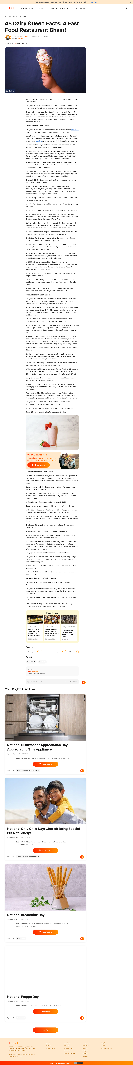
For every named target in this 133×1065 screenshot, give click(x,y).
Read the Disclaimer (36, 681)
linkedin (85, 1053)
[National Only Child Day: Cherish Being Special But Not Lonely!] (45, 801)
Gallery (11, 91)
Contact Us (48, 1045)
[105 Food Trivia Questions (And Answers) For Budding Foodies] (35, 619)
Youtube (85, 1056)
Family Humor (65, 8)
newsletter (67, 1051)
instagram (85, 1051)
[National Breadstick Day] (45, 887)
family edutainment (69, 1053)
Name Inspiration (80, 8)
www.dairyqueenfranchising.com (51, 652)
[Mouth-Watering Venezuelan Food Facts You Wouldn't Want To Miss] (52, 619)
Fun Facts (40, 8)
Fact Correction (72, 681)
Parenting (52, 8)
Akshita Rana (24, 36)
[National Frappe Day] (45, 969)
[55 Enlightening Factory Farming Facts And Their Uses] (69, 619)
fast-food (75, 130)
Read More (93, 2)
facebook (86, 1045)
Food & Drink (32, 626)
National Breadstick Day (26, 915)
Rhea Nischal (21, 38)
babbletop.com (31, 652)
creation (38, 141)
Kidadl (6, 16)
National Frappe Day (23, 997)
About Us (66, 1045)
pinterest (85, 1048)
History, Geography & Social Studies (68, 627)
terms (103, 1045)
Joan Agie (12, 754)
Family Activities (27, 8)
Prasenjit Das (13, 837)
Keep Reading (47, 764)
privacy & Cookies (106, 1048)
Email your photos (38, 465)
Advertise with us (50, 1048)
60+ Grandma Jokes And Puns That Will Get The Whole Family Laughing (61, 2)
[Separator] (84, 682)
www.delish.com (70, 652)
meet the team (68, 1048)
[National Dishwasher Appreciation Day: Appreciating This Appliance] (45, 717)
